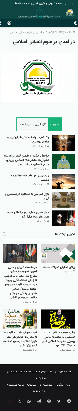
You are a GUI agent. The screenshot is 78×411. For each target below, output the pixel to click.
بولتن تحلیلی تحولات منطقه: (58, 267)
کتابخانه (31, 385)
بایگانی (59, 385)
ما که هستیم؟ (15, 385)
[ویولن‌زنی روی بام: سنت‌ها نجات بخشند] (63, 181)
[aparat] (9, 402)
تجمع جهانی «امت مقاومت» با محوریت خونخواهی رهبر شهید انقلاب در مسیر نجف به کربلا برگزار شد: (20, 339)
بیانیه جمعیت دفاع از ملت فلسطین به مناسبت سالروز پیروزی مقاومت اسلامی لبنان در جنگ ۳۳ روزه (58, 339)
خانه (69, 32)
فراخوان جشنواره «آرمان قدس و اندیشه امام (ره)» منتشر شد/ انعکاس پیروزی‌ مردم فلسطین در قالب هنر (26, 160)
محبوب (54, 124)
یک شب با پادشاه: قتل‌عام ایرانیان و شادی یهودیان (28, 139)
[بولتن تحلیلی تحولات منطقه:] (58, 253)
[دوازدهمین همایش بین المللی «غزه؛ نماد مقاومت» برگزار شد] (63, 218)
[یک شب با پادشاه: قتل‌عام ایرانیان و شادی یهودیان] (63, 143)
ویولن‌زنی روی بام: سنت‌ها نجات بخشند (30, 177)
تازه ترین (40, 124)
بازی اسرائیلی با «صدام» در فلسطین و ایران (27, 196)
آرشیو (50, 32)
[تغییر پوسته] (76, 24)
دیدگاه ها (25, 124)
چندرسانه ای (46, 385)
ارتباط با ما (39, 391)
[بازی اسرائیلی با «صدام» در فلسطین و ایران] (63, 200)
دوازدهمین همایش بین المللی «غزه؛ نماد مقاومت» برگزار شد (28, 214)
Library (60, 32)
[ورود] (9, 24)
